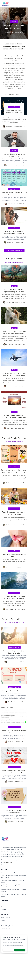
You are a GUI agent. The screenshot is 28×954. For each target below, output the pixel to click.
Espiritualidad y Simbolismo (8, 926)
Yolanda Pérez (5, 904)
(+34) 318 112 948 (7, 862)
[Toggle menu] (25, 4)
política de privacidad (7, 947)
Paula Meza (4, 909)
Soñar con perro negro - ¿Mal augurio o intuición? (13, 872)
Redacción (4, 900)
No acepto (8, 950)
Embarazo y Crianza (6, 923)
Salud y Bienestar (14, 189)
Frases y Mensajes (14, 106)
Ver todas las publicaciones (14, 262)
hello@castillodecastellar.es (10, 865)
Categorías (5, 914)
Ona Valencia (4, 907)
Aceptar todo (20, 950)
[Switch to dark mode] (22, 3)
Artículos (4, 869)
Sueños (14, 21)
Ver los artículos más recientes (14, 250)
